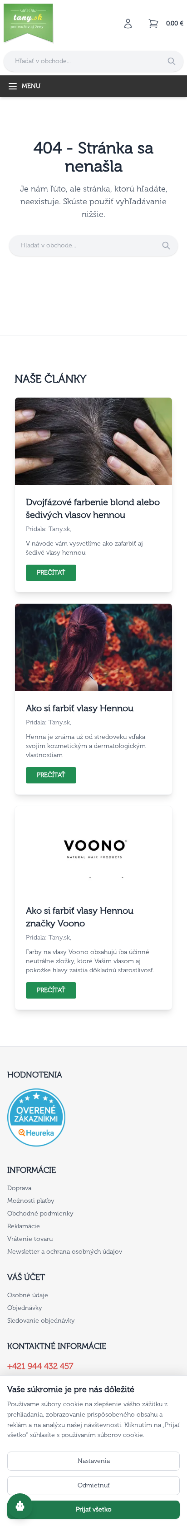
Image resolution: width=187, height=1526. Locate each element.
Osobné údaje (27, 1295)
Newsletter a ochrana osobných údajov (64, 1251)
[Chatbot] (20, 1506)
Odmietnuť (94, 1485)
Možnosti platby (30, 1201)
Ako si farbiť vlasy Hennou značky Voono (79, 917)
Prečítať (51, 572)
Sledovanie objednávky (41, 1320)
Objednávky (24, 1308)
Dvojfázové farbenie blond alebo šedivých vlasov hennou (93, 508)
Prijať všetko (94, 1509)
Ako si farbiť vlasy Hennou (79, 708)
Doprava (19, 1188)
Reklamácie (23, 1226)
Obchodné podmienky (40, 1213)
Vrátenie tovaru (30, 1239)
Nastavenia (94, 1461)
